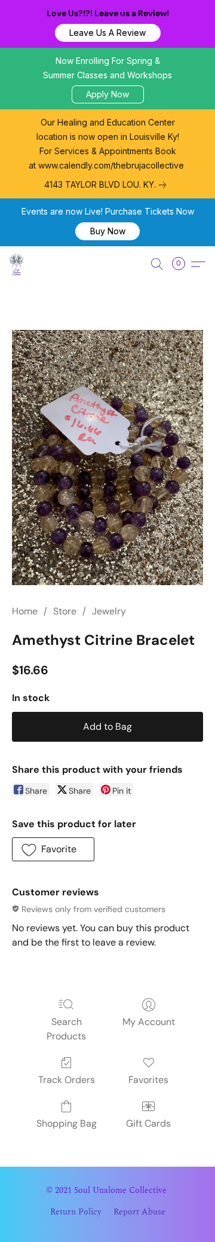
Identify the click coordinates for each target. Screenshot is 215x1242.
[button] (108, 33)
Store (64, 611)
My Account (148, 1021)
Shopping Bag (66, 1123)
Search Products (66, 1028)
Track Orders (66, 1079)
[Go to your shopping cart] (182, 264)
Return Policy (76, 1212)
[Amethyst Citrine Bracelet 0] (107, 457)
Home (25, 611)
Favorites (148, 1079)
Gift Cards (148, 1123)
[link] (107, 185)
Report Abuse (139, 1212)
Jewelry (109, 611)
